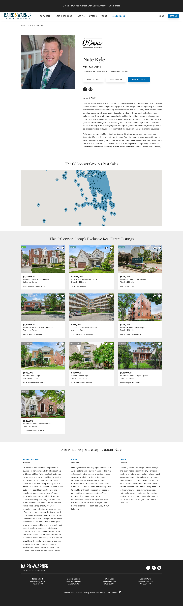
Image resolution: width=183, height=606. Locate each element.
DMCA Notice (112, 592)
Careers (93, 16)
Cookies (102, 592)
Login (162, 16)
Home (23, 26)
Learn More (114, 5)
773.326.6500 (73, 584)
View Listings (93, 79)
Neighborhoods (64, 16)
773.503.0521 (92, 67)
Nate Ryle (39, 26)
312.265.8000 (119, 16)
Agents (81, 16)
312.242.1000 (38, 584)
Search (173, 16)
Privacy (86, 592)
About (104, 16)
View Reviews (116, 79)
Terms (95, 592)
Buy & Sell (45, 16)
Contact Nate (139, 79)
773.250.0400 (145, 584)
